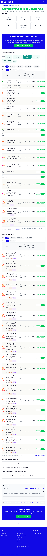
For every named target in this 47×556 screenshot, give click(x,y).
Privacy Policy (4, 535)
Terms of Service (4, 533)
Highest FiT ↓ (12, 69)
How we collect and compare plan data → (12, 498)
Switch (42, 81)
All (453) (7, 237)
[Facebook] (33, 533)
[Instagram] (36, 533)
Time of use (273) (28, 66)
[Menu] (44, 2)
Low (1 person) (8, 56)
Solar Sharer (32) (20, 66)
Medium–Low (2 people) (17, 56)
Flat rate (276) (12, 66)
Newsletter (19, 544)
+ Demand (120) (29, 237)
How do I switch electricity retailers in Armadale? (23, 471)
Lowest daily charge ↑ (21, 69)
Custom (14, 61)
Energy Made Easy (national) (27, 502)
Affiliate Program (20, 539)
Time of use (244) (20, 237)
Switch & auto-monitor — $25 (23, 45)
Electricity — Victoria (8, 5)
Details (38, 81)
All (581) (7, 66)
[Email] (41, 533)
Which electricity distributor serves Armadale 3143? (23, 467)
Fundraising (19, 542)
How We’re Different (21, 535)
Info (2, 5)
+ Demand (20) (36, 66)
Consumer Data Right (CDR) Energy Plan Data (34, 488)
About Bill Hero (20, 533)
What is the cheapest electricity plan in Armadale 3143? (23, 463)
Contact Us (19, 537)
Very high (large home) (7, 61)
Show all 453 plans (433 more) (39, 455)
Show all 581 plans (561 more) (18, 229)
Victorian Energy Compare (39, 502)
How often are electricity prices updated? (23, 480)
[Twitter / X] (38, 533)
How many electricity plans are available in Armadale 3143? (23, 475)
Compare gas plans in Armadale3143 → (23, 523)
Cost (7, 69)
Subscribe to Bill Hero (23, 516)
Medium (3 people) (27, 56)
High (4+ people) (36, 56)
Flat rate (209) (12, 237)
